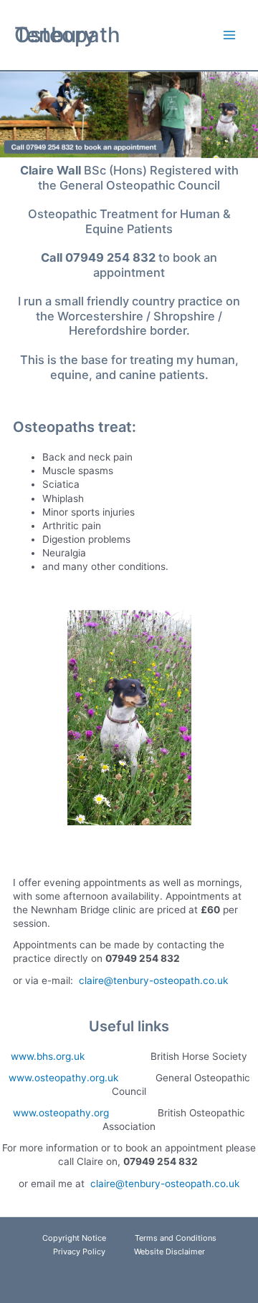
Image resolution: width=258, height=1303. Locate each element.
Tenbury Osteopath (67, 34)
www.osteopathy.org (61, 1112)
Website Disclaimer (169, 1252)
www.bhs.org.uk (48, 1056)
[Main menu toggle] (229, 35)
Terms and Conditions (175, 1238)
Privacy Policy (79, 1252)
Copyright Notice (74, 1238)
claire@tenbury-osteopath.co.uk (153, 980)
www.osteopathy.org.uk (63, 1077)
